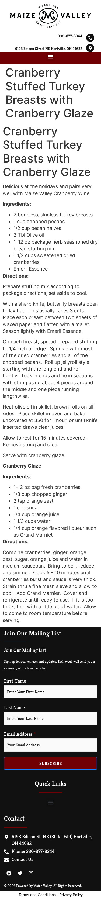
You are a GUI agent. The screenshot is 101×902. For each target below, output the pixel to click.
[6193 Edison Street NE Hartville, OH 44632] (90, 48)
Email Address (18, 734)
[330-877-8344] (90, 38)
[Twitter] (20, 873)
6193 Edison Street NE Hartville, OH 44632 (48, 48)
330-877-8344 (70, 36)
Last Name (14, 707)
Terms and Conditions (37, 895)
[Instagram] (31, 873)
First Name (15, 681)
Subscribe (50, 763)
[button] (50, 56)
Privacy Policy (71, 895)
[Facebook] (9, 873)
